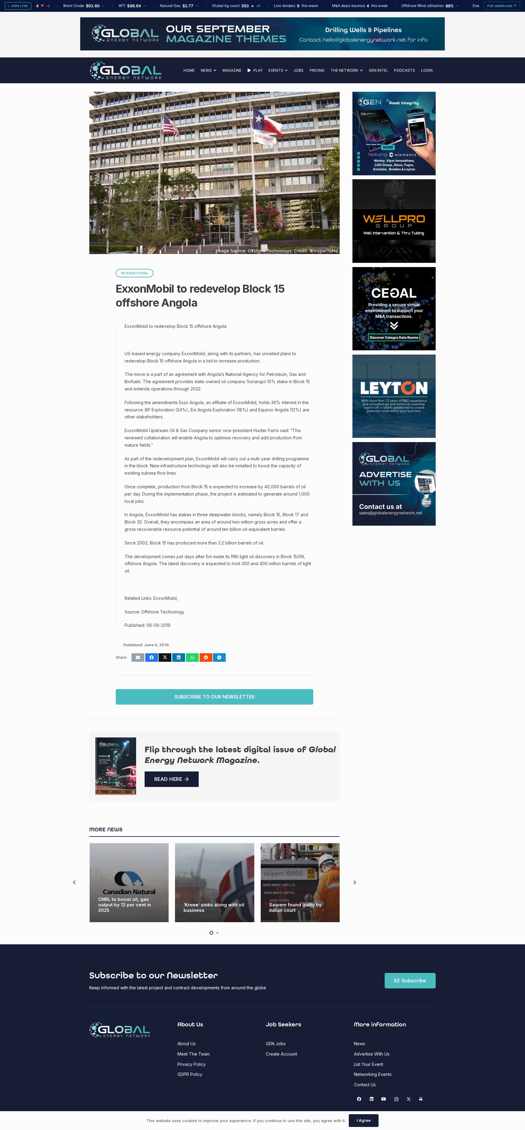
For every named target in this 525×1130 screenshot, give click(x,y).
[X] (408, 1099)
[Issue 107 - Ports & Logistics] (115, 766)
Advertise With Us (371, 1053)
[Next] (354, 882)
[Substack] (421, 1099)
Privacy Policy (191, 1064)
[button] (214, 70)
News (359, 1043)
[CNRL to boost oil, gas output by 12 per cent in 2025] (129, 882)
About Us (186, 1043)
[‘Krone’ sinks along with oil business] (214, 882)
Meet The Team (193, 1053)
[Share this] (151, 657)
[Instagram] (396, 1099)
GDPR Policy (189, 1074)
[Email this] (138, 657)
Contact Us (365, 1084)
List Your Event (368, 1064)
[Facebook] (359, 1099)
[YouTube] (384, 1099)
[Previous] (74, 882)
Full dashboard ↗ (502, 6)
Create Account (281, 1053)
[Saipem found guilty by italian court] (300, 882)
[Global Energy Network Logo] (125, 70)
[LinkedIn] (371, 1099)
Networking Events (373, 1074)
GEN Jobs (276, 1043)
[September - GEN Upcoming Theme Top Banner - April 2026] (262, 48)
